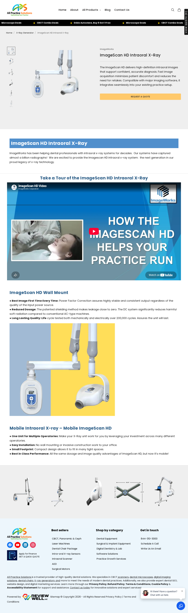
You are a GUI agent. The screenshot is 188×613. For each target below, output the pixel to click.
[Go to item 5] (11, 93)
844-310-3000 (149, 538)
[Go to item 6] (11, 104)
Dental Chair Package (64, 548)
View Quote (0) (186, 22)
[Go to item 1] (11, 51)
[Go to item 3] (11, 72)
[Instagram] (33, 545)
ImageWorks (107, 49)
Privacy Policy (114, 597)
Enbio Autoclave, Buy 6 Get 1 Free (75, 22)
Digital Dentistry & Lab (109, 548)
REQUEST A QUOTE (140, 96)
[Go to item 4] (11, 83)
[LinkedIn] (25, 545)
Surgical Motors (61, 569)
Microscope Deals (119, 22)
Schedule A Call (150, 543)
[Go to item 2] (11, 61)
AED (54, 564)
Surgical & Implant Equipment (113, 543)
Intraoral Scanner (62, 558)
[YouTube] (18, 545)
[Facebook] (10, 545)
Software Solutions (107, 553)
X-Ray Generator (25, 32)
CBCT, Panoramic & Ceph (66, 538)
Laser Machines (61, 543)
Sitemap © (56, 597)
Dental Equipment (106, 538)
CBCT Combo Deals (30, 22)
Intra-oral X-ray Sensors (66, 553)
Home (9, 32)
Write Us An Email (151, 548)
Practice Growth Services (111, 558)
